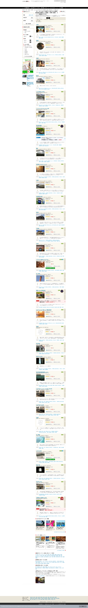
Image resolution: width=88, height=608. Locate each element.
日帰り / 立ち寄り (27, 31)
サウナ (43, 561)
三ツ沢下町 (40, 555)
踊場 (58, 556)
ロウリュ (60, 562)
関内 (50, 555)
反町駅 (64, 176)
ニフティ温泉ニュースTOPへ (61, 550)
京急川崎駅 (40, 369)
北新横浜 (53, 554)
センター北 (41, 554)
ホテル (48, 562)
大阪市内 (46, 599)
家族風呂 (26, 52)
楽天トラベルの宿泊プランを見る (50, 459)
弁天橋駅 (43, 386)
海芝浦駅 (63, 385)
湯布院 (55, 598)
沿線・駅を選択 (28, 23)
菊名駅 (63, 54)
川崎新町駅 (46, 369)
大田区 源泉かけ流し (55, 447)
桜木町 (48, 555)
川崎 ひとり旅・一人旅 (42, 368)
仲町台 (49, 554)
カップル (50, 562)
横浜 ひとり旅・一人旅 (45, 54)
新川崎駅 (40, 287)
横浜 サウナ (61, 176)
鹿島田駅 (44, 209)
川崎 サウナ (61, 368)
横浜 (43, 555)
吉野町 (59, 555)
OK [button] (82, 606)
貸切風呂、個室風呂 (45, 567)
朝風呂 (42, 563)
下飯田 (63, 556)
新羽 (50, 554)
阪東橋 (57, 555)
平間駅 (40, 161)
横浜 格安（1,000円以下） (58, 54)
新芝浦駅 (40, 386)
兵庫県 (39, 597)
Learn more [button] (49, 606)
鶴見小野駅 (42, 225)
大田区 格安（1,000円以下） (52, 401)
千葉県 (36, 597)
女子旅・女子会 (54, 562)
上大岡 (45, 556)
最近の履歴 (63, 1)
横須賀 (35, 599)
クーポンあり (46, 19)
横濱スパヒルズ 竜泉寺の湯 (40, 575)
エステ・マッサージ (43, 562)
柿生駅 (46, 516)
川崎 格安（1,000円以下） (49, 240)
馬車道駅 (48, 462)
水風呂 (58, 561)
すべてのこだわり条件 (28, 56)
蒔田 (61, 555)
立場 (61, 556)
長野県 (51, 597)
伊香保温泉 (45, 598)
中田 (59, 556)
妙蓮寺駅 (45, 55)
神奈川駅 (40, 177)
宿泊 (63, 561)
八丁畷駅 (42, 122)
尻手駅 (40, 122)
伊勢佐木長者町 (53, 555)
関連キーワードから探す (26, 600)
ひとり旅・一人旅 (47, 561)
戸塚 (56, 556)
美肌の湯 (45, 563)
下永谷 (52, 556)
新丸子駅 (46, 193)
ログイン (61, 2)
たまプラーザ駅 (41, 516)
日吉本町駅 (63, 72)
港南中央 (47, 556)
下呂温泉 (42, 598)
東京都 (44, 597)
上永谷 (50, 556)
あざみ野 (37, 554)
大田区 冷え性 (55, 494)
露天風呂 (60, 561)
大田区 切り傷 (51, 494)
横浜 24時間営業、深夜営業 (58, 270)
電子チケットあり (39, 19)
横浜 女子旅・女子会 (51, 72)
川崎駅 (42, 209)
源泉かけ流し (53, 567)
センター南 (45, 554)
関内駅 (46, 462)
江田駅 (44, 516)
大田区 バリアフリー (48, 431)
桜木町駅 (43, 462)
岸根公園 (58, 554)
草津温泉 (31, 598)
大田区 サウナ (63, 478)
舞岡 (54, 556)
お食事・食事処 (38, 562)
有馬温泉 (36, 598)
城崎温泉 (39, 598)
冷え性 (58, 562)
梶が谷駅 (43, 145)
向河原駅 (45, 161)
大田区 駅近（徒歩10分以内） (60, 401)
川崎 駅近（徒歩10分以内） (56, 240)
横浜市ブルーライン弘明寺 (39, 556)
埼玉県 (34, 597)
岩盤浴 (63, 562)
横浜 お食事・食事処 (54, 88)
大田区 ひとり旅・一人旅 (42, 401)
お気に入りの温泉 (57, 1)
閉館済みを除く (52, 19)
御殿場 (43, 599)
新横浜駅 (43, 55)
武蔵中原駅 (40, 145)
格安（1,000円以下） (53, 561)
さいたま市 (38, 599)
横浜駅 (46, 177)
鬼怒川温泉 (57, 598)
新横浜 (56, 554)
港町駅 (60, 447)
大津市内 (52, 599)
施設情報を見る (49, 31)
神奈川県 (31, 597)
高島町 (46, 555)
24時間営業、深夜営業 (28, 47)
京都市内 (49, 599)
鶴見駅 (45, 122)
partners (18, 606)
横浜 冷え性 (40, 54)
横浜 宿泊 (40, 270)
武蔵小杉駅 (48, 161)
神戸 (54, 599)
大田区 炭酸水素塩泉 (41, 494)
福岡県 (56, 597)
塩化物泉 (48, 563)
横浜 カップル (40, 72)
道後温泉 (49, 598)
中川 (39, 554)
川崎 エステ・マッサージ (42, 240)
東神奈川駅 (43, 177)
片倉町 (61, 554)
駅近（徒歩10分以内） (39, 561)
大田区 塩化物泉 (47, 494)
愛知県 (53, 597)
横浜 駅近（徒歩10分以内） (55, 176)
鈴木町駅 (40, 448)
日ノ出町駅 (40, 462)
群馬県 (41, 597)
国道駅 (40, 225)
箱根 (33, 598)
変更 (32, 17)
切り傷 (36, 563)
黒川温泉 (52, 598)
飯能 (41, 599)
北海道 (48, 597)
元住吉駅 (42, 161)
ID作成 (65, 2)
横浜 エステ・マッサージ (52, 54)
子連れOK (39, 563)
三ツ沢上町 (37, 555)
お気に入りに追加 (57, 31)
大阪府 (46, 597)
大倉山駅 (40, 55)
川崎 (32, 599)
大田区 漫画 (47, 401)
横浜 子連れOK (41, 385)
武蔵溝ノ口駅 (46, 145)
